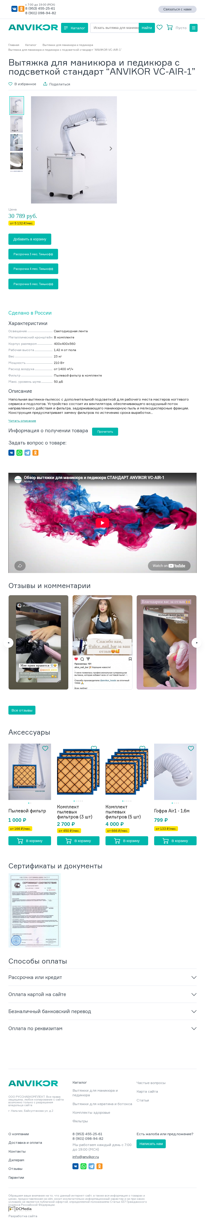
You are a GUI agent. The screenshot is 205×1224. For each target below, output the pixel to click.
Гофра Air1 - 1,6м (172, 810)
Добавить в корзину (29, 239)
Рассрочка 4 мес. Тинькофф (33, 269)
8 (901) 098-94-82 (40, 13)
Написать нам (151, 1144)
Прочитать (105, 431)
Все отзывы (21, 710)
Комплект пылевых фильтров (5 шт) (123, 811)
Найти (147, 28)
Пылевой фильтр (27, 810)
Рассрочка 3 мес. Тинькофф (33, 254)
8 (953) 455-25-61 (40, 8)
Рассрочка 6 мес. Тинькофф (33, 284)
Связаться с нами (177, 9)
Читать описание (22, 421)
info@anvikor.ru (85, 1156)
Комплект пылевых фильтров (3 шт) (74, 811)
